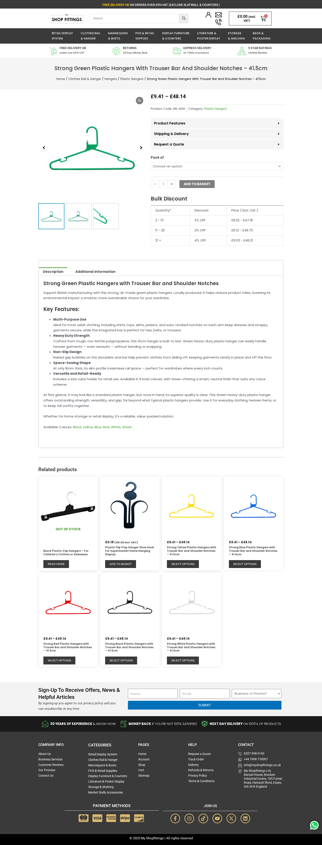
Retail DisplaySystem (62, 36)
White (115, 427)
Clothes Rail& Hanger (90, 36)
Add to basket (197, 184)
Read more (56, 564)
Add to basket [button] (121, 564)
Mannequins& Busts (118, 36)
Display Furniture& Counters (175, 36)
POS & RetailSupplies (144, 36)
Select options (183, 564)
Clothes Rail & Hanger (84, 79)
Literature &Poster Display (208, 36)
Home (60, 79)
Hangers (110, 79)
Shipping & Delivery (171, 133)
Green (127, 427)
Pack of (157, 157)
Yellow (88, 427)
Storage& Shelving (236, 36)
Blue (98, 427)
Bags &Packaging (262, 36)
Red (106, 427)
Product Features (169, 123)
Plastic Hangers (131, 79)
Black (77, 427)
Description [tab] (53, 271)
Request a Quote (169, 144)
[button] (141, 148)
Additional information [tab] (95, 271)
